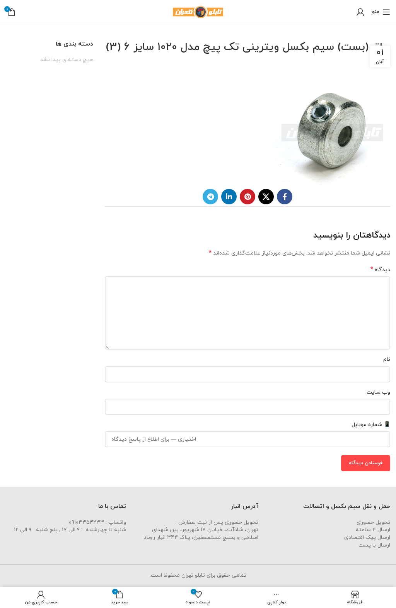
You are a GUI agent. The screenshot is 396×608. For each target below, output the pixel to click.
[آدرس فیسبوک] (284, 196)
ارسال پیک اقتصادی (367, 537)
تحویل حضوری (373, 522)
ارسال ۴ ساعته (372, 529)
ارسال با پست (374, 545)
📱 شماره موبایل (371, 424)
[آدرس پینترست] (247, 196)
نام (386, 359)
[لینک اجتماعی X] (266, 196)
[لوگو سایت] (198, 11)
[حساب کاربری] (360, 12)
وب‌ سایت (378, 392)
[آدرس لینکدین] (229, 196)
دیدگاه (380, 270)
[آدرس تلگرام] (210, 196)
